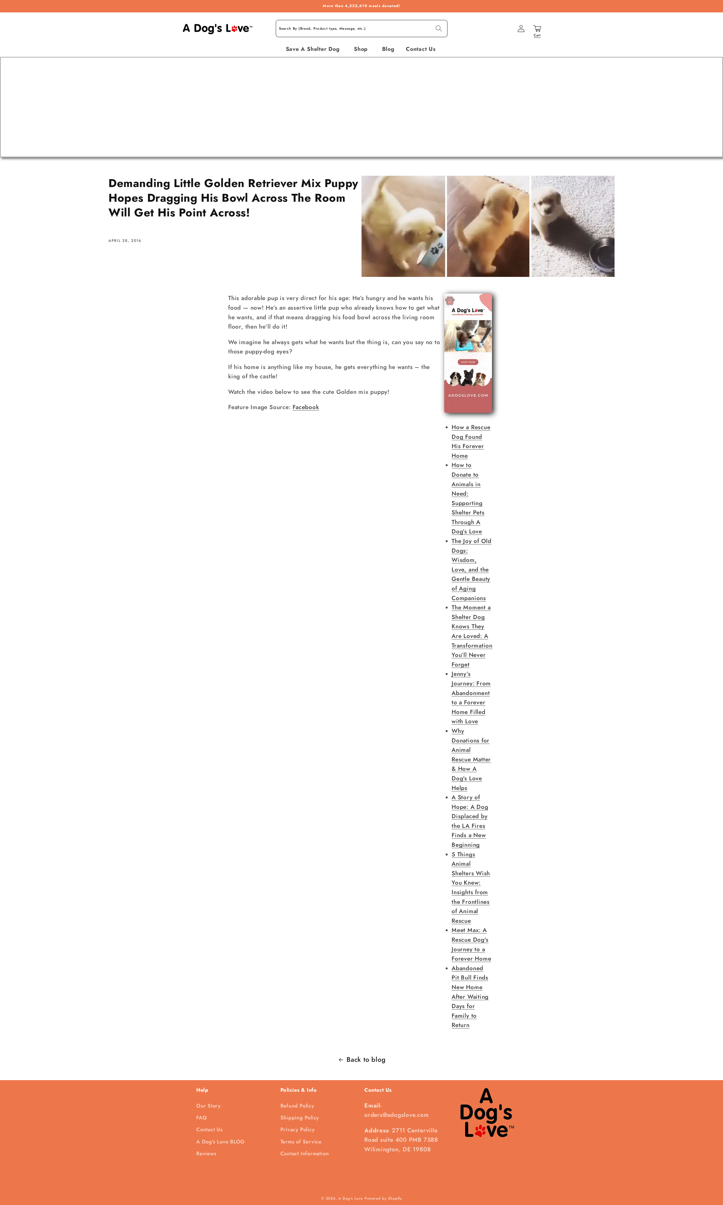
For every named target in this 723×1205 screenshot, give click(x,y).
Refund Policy (297, 1106)
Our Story (208, 1106)
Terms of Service (301, 1141)
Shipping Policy (299, 1117)
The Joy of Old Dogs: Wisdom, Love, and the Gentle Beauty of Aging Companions (471, 569)
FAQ (201, 1117)
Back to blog (366, 1059)
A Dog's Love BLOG (220, 1141)
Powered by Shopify (383, 1198)
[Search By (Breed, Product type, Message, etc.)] (439, 28)
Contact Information (304, 1153)
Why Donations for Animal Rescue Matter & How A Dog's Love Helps (471, 759)
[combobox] (361, 28)
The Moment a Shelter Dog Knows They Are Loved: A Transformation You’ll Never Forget (472, 636)
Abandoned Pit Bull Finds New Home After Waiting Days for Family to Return (470, 997)
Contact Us (209, 1129)
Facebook (306, 407)
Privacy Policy (297, 1129)
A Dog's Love (350, 1198)
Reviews (206, 1153)
